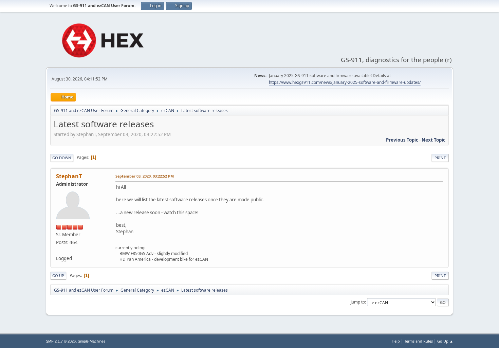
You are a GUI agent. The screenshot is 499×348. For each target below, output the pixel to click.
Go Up (58, 275)
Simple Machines (92, 341)
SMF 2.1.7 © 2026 (61, 341)
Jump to (358, 302)
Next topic (433, 140)
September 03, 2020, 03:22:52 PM (144, 176)
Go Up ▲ (445, 341)
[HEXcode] (58, 250)
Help (396, 341)
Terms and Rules (418, 341)
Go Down (61, 157)
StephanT (69, 176)
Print (440, 157)
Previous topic (402, 140)
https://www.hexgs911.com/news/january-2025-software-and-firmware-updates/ (345, 82)
